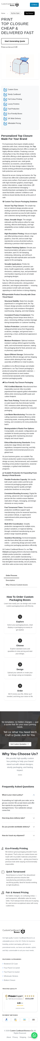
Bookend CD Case (11, 964)
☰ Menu (34, 5)
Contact (30, 1037)
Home (3, 13)
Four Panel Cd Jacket (12, 968)
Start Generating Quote (15, 41)
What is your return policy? (12, 795)
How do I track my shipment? (13, 835)
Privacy (15, 1037)
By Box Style (15, 13)
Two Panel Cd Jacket (11, 972)
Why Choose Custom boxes (17, 585)
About (9, 1037)
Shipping (23, 1037)
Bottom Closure (9, 980)
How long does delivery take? (13, 818)
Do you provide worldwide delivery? (16, 827)
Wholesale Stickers (11, 976)
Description (10, 580)
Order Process (11, 575)
